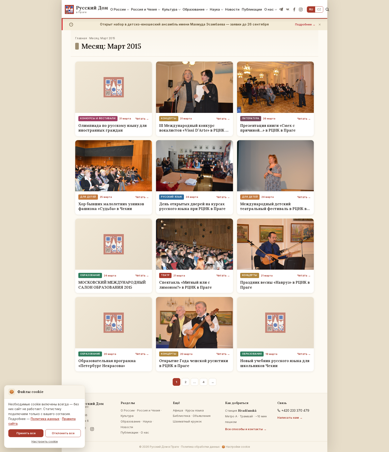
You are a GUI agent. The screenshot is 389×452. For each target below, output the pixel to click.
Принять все (26, 433)
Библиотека (181, 416)
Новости (232, 9)
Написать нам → (290, 417)
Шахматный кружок (187, 421)
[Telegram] (281, 9)
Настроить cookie (45, 441)
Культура (169, 9)
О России (118, 9)
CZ (319, 9)
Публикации (252, 9)
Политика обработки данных (200, 446)
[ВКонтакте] (287, 9)
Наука (215, 9)
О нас (269, 9)
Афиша (178, 410)
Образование (194, 9)
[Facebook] (294, 9)
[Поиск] (327, 9)
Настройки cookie (236, 446)
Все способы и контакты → (246, 429)
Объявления (201, 416)
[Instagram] (301, 9)
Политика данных (45, 419)
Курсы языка (194, 410)
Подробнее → (305, 24)
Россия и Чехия (144, 9)
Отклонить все (63, 433)
